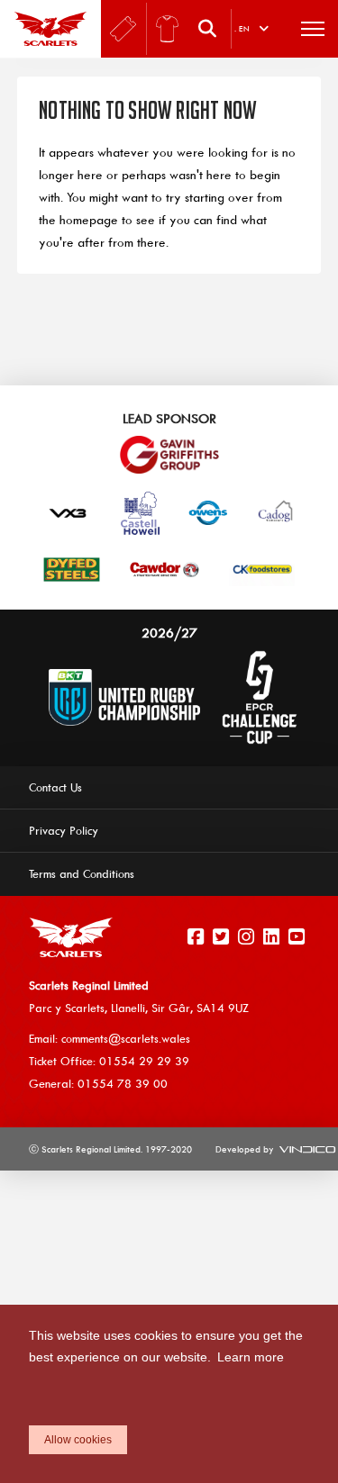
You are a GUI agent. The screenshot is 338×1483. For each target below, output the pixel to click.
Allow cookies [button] (78, 1439)
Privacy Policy (63, 830)
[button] (212, 29)
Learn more (250, 1357)
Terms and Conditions (81, 873)
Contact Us (55, 787)
